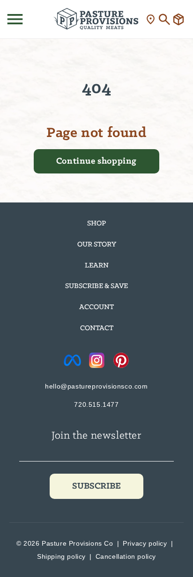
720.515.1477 (96, 404)
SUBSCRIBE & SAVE (96, 286)
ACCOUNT (96, 307)
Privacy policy (145, 543)
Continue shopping (96, 161)
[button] (15, 19)
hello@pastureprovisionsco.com (96, 386)
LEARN (97, 265)
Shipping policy (61, 556)
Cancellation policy (126, 556)
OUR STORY (96, 244)
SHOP (96, 223)
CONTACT (96, 328)
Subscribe (96, 486)
